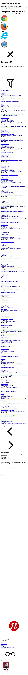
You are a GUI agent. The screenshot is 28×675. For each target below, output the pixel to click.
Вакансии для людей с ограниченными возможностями (13, 462)
